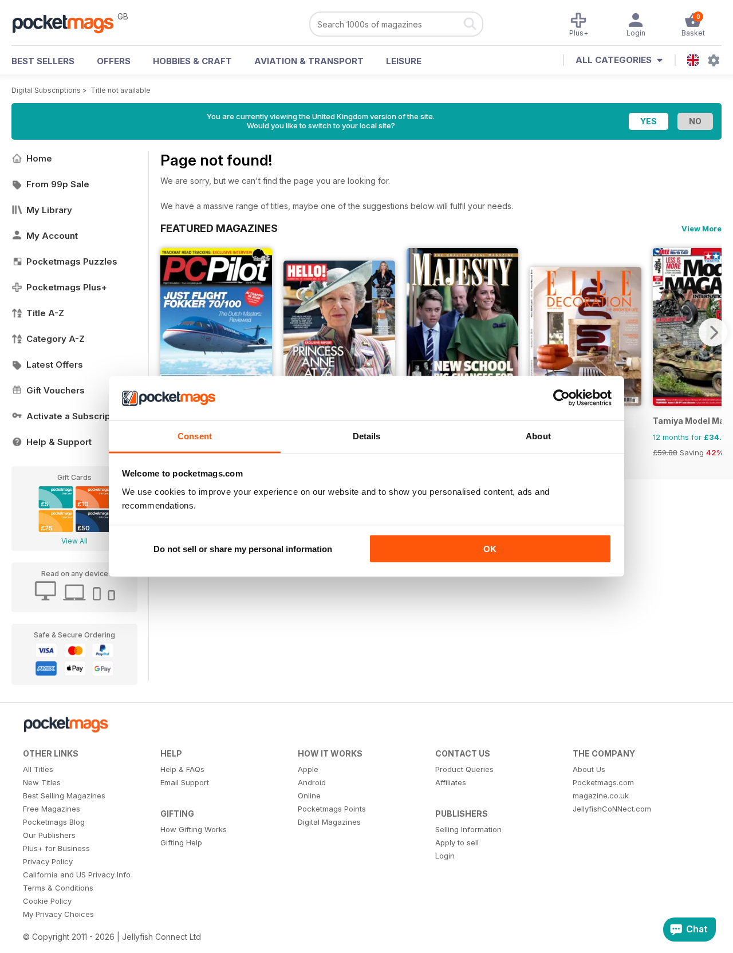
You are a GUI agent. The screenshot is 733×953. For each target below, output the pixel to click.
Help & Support (59, 441)
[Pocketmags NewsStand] (68, 22)
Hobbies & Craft (192, 61)
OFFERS (114, 61)
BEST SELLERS (42, 61)
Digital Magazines (329, 821)
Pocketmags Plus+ (66, 287)
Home (39, 158)
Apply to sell (457, 842)
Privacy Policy (48, 861)
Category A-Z (55, 338)
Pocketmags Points (332, 808)
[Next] (713, 332)
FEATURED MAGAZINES (219, 228)
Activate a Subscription (76, 416)
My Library (49, 209)
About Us (589, 769)
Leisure (403, 61)
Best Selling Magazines (64, 795)
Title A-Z (45, 313)
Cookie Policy (47, 900)
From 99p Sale (57, 184)
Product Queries (464, 769)
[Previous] (169, 332)
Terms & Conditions (58, 887)
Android (312, 782)
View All (74, 541)
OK (489, 549)
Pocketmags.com (603, 782)
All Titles (38, 769)
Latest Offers (54, 364)
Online (309, 795)
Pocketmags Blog (54, 821)
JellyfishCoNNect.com (612, 808)
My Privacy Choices (58, 914)
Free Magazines (51, 808)
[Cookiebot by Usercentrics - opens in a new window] (561, 398)
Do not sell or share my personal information (242, 549)
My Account (52, 235)
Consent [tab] (195, 435)
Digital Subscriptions (46, 90)
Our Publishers (49, 835)
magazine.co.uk (601, 795)
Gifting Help (181, 842)
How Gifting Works (193, 829)
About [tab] (538, 435)
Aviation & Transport (309, 61)
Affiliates (450, 782)
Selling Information (468, 829)
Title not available (120, 90)
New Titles (42, 782)
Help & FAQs (182, 769)
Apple (308, 769)
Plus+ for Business (56, 848)
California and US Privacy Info (77, 874)
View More (701, 228)
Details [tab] (367, 435)
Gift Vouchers (55, 390)
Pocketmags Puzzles (71, 261)
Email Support (184, 782)
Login (445, 855)
